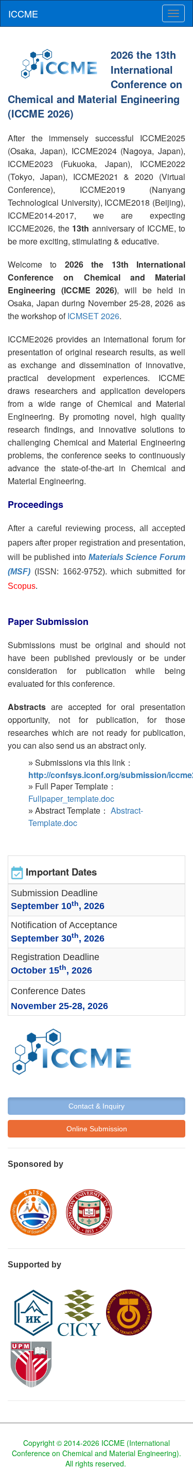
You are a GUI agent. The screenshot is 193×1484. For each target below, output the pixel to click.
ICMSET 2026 (93, 316)
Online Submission (96, 1129)
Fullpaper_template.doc (71, 798)
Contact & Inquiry (96, 1106)
